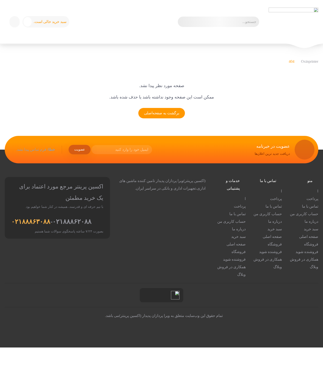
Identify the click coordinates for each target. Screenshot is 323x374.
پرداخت (312, 199)
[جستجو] (183, 21)
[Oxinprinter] (293, 22)
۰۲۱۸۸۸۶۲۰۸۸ (72, 221)
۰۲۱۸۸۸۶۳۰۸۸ (30, 221)
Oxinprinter (309, 61)
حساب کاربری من (304, 214)
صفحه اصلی (308, 237)
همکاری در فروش (304, 259)
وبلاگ (314, 267)
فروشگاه (311, 244)
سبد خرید (311, 229)
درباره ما (311, 221)
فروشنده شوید (307, 252)
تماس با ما (310, 206)
